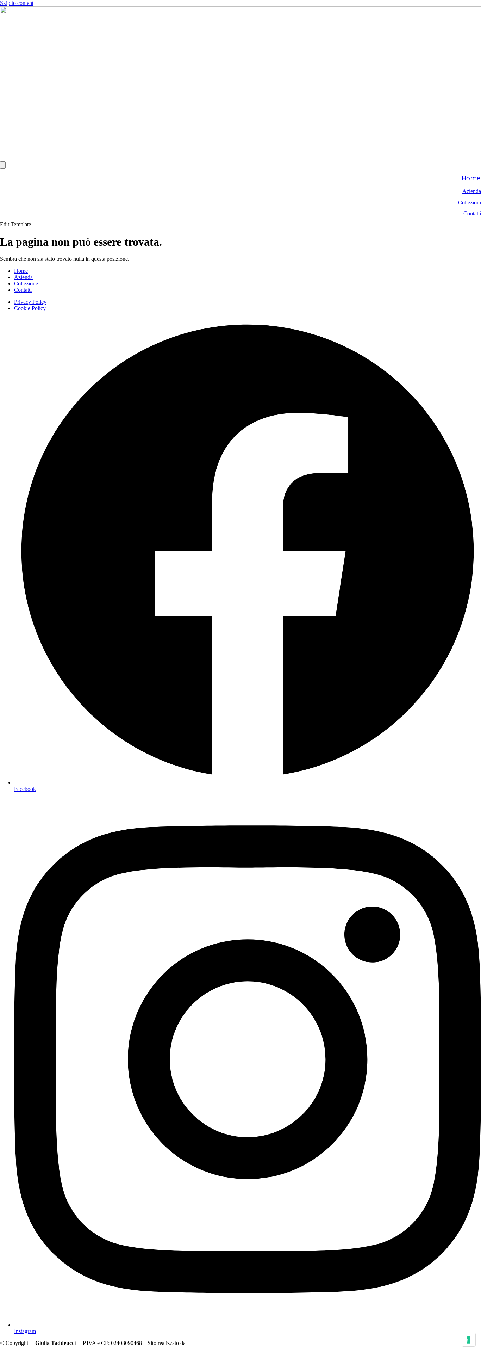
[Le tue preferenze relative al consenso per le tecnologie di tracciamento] (468, 1339)
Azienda (471, 191)
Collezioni (469, 202)
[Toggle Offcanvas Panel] (3, 165)
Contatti (472, 213)
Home (471, 178)
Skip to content (16, 3)
